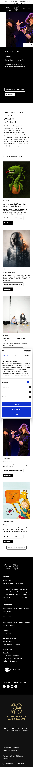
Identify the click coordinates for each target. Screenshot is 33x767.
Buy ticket (9, 94)
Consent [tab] (6, 355)
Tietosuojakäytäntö (10, 750)
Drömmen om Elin (10, 272)
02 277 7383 (7, 642)
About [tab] (27, 355)
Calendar (6, 653)
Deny (16, 414)
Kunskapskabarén (10, 462)
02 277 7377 (7, 580)
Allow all (16, 404)
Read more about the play (15, 90)
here (25, 3)
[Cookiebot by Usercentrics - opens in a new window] (24, 351)
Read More (8, 69)
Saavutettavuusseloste (11, 747)
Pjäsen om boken (10, 525)
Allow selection (16, 409)
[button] (5, 51)
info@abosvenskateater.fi (12, 644)
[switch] (29, 387)
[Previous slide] (25, 45)
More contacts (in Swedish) (13, 658)
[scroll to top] (28, 762)
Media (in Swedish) (10, 661)
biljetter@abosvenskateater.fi (13, 583)
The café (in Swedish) (11, 655)
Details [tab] (17, 355)
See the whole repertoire (16, 548)
